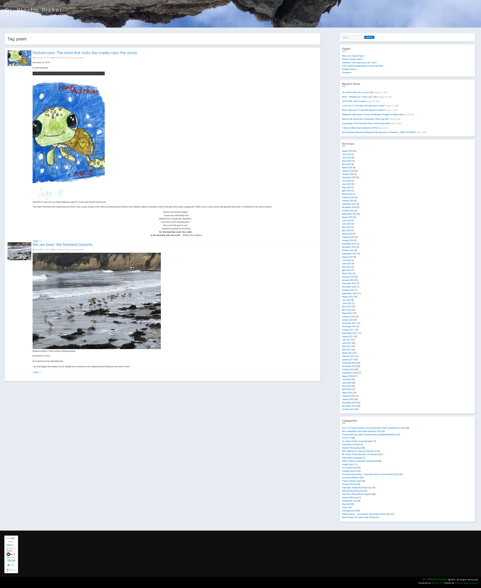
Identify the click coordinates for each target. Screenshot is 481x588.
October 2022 (348, 290)
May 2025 (346, 187)
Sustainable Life (349, 501)
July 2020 (346, 379)
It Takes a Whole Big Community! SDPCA (360, 128)
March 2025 (347, 194)
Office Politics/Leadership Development (360, 461)
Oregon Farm (347, 464)
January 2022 (348, 320)
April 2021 (346, 350)
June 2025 (346, 184)
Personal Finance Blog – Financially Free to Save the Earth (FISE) (370, 474)
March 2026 (347, 167)
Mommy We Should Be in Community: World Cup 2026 (365, 119)
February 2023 (348, 277)
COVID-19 (346, 438)
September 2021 (349, 333)
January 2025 (348, 200)
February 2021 (348, 356)
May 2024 (346, 227)
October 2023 (348, 250)
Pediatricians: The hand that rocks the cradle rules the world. (85, 53)
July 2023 (346, 260)
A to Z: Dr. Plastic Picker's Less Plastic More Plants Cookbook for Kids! (373, 428)
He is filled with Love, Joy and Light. (358, 92)
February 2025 (348, 197)
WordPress (437, 583)
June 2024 (346, 224)
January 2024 (348, 240)
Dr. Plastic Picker (34, 10)
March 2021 (347, 353)
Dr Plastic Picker (63, 58)
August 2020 (347, 376)
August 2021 (347, 336)
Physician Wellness (350, 477)
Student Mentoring (350, 497)
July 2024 (346, 220)
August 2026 (347, 151)
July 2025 (346, 181)
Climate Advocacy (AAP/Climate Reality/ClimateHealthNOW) (368, 434)
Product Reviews (349, 484)
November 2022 (349, 287)
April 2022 (346, 310)
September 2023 (349, 254)
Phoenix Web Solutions (466, 583)
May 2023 (346, 267)
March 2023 (347, 273)
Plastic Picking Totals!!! (352, 59)
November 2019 (349, 406)
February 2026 (348, 171)
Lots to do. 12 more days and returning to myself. (363, 105)
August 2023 (347, 257)
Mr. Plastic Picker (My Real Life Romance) (360, 454)
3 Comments (78, 58)
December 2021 (349, 323)
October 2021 (348, 330)
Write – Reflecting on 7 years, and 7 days (360, 97)
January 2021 (348, 359)
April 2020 (346, 389)
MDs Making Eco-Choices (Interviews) (359, 451)
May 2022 (346, 306)
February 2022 (348, 316)
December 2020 (349, 363)
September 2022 (349, 293)
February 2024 (348, 237)
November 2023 (349, 247)
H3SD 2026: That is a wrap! (354, 101)
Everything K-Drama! (351, 444)
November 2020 (349, 366)
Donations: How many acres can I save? (359, 62)
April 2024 (346, 230)
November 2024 (349, 207)
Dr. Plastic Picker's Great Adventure (357, 441)
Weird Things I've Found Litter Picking (358, 517)
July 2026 (346, 154)
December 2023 (349, 244)
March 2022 (347, 313)
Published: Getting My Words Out (356, 487)
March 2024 (347, 234)
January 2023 (348, 280)
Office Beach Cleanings (352, 458)
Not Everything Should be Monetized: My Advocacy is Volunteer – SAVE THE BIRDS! (379, 132)
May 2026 (346, 161)
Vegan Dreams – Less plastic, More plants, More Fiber (366, 514)
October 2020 (348, 369)
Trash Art (346, 504)
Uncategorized (348, 511)
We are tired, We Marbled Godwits (63, 244)
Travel (344, 507)
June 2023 (346, 263)
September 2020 (349, 373)
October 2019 (348, 409)
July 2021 (346, 340)
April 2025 (346, 191)
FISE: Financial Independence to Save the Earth (362, 66)
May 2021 (346, 346)
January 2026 (348, 174)
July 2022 (346, 300)
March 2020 (347, 393)
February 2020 (348, 396)
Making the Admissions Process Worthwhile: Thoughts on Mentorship (372, 114)
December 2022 (349, 283)
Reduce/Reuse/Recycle (352, 491)
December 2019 (349, 402)
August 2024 (347, 217)
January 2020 (348, 399)
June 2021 (346, 343)
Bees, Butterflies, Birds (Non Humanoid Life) (361, 431)
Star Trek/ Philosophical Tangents (357, 494)
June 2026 (346, 157)
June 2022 (346, 303)
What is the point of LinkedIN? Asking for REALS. (363, 110)
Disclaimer (346, 72)
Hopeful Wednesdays (351, 448)
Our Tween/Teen (349, 468)
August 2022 (347, 297)
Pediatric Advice (349, 69)
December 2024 (349, 204)
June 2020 (346, 383)
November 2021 (349, 326)
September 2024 (349, 214)
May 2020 (346, 386)
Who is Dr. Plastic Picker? (353, 56)
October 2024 (348, 210)
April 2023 (346, 270)
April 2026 (346, 164)
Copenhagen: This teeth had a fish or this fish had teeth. (366, 123)
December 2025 (349, 177)
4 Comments (78, 249)
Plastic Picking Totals (351, 481)
